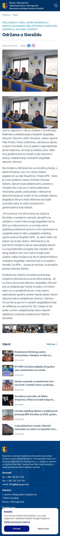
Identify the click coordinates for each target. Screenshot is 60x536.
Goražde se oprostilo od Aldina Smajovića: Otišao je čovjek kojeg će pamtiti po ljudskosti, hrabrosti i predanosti (34, 398)
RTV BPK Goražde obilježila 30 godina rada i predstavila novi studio (35, 368)
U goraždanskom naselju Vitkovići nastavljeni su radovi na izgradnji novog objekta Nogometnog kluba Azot (36, 427)
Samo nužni (43, 528)
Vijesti (15, 15)
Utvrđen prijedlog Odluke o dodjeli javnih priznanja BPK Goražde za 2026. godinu (36, 413)
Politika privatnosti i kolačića (17, 522)
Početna (6, 15)
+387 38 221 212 (15, 477)
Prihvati (16, 528)
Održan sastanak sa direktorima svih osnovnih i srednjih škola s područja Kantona (34, 383)
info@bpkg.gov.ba (19, 484)
